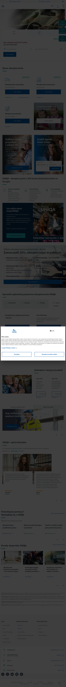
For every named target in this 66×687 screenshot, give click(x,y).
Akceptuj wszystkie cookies (49, 354)
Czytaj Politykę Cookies (8, 348)
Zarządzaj (16, 354)
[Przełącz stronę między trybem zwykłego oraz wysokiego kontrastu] (50, 330)
